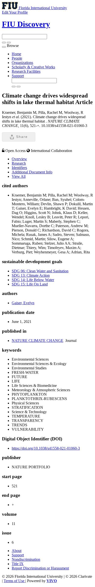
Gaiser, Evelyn (23, 303)
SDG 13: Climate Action (31, 275)
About (16, 551)
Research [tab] (19, 163)
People (17, 58)
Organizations (22, 63)
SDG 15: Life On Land (30, 284)
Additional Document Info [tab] (32, 172)
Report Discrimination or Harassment (40, 568)
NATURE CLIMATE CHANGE (37, 340)
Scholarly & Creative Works (33, 67)
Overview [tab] (19, 159)
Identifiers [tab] (19, 168)
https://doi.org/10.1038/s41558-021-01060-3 (46, 448)
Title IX (18, 564)
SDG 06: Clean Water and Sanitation (40, 271)
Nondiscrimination (26, 559)
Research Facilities (26, 71)
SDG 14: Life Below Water (33, 280)
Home (16, 54)
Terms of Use (14, 581)
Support (18, 76)
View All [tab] (19, 176)
